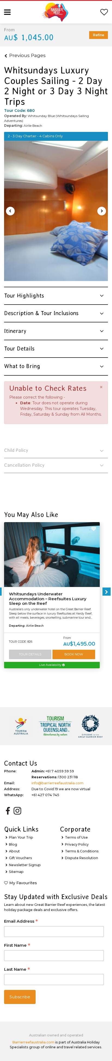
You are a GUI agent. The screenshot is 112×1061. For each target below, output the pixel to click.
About (14, 851)
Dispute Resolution (81, 858)
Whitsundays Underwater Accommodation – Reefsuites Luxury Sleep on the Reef (47, 599)
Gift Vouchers (20, 858)
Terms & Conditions (82, 851)
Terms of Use (76, 837)
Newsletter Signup (25, 865)
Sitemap (16, 872)
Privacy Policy (77, 844)
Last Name (17, 969)
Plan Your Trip (21, 837)
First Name (17, 945)
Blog (13, 844)
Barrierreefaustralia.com (33, 1042)
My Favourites (23, 882)
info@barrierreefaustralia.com (57, 783)
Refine (98, 35)
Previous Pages (27, 55)
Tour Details (30, 654)
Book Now (73, 654)
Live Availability (50, 665)
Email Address (21, 921)
